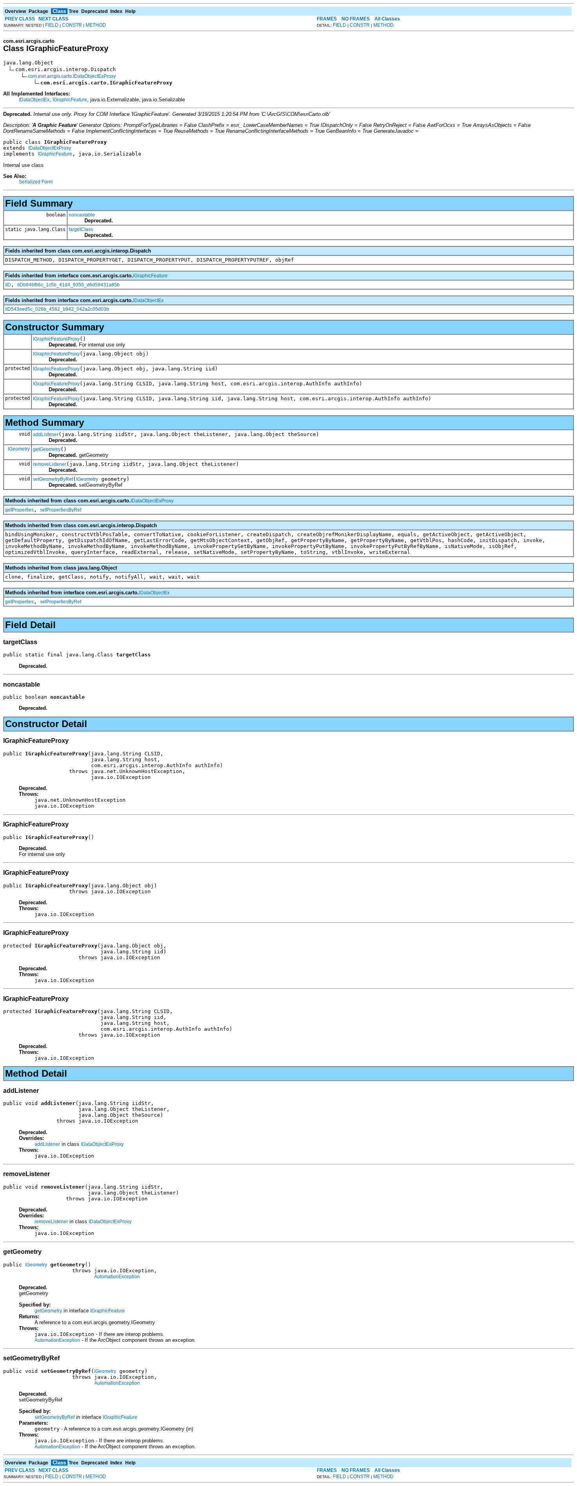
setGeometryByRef (53, 479)
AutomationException (117, 1276)
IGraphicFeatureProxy (56, 339)
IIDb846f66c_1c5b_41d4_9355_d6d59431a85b (68, 285)
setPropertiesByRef (60, 510)
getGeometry (46, 449)
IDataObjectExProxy (49, 148)
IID (8, 285)
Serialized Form (36, 182)
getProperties (19, 510)
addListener (45, 434)
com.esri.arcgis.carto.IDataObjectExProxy (72, 76)
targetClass (81, 229)
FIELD (51, 25)
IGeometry (19, 449)
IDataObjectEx (34, 100)
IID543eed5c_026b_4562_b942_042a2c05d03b (57, 309)
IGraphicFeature (70, 100)
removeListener (49, 464)
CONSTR (72, 25)
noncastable (82, 215)
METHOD (96, 25)
